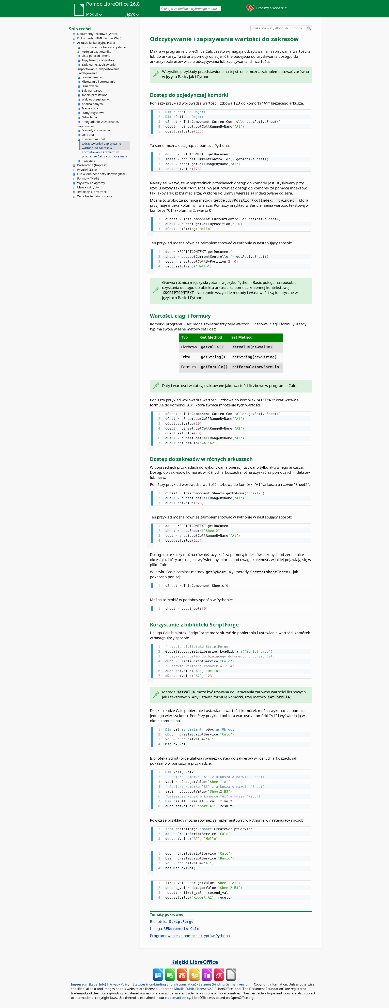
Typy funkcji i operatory (98, 60)
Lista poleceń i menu (96, 55)
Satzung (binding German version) (224, 984)
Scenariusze (90, 108)
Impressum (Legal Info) (88, 984)
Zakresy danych (93, 90)
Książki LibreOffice (194, 961)
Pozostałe (88, 160)
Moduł (92, 14)
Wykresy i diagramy (91, 183)
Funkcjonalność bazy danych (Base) (102, 174)
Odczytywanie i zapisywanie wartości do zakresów (101, 145)
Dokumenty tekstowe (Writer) (98, 34)
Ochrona (88, 135)
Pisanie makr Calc (94, 139)
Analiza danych (92, 104)
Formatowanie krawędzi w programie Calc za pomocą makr (104, 154)
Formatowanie (92, 77)
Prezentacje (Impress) (92, 165)
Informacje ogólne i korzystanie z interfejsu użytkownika (101, 49)
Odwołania (89, 117)
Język (130, 14)
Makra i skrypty (88, 187)
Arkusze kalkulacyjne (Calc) (96, 43)
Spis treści (80, 29)
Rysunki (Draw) (87, 169)
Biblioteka (171, 921)
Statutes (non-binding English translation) (164, 984)
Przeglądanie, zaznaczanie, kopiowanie (98, 124)
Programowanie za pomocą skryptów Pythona (190, 935)
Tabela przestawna (94, 95)
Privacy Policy (119, 984)
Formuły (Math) (88, 178)
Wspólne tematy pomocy (94, 196)
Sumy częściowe (93, 113)
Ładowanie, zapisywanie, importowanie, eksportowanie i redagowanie (98, 68)
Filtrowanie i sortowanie (98, 81)
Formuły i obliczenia (96, 130)
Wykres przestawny (95, 99)
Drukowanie (90, 86)
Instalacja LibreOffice (92, 192)
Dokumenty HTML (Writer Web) (99, 38)
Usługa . (174, 928)
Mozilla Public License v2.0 (194, 989)
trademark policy (177, 997)
